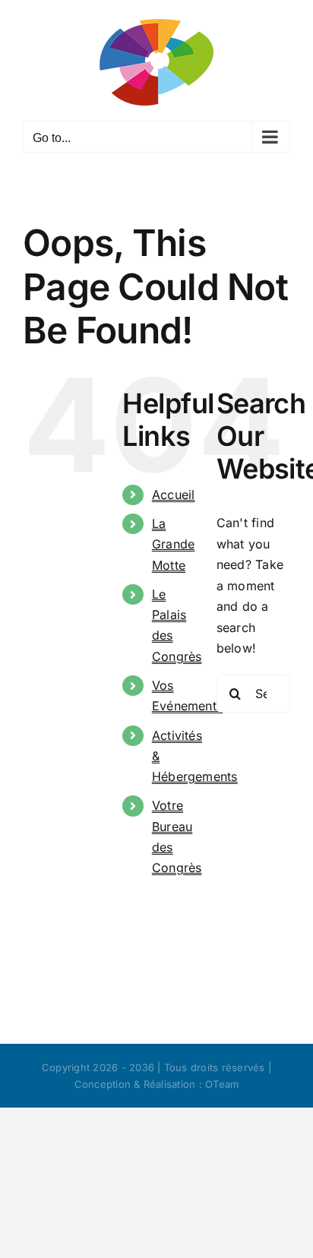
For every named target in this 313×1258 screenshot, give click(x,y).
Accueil (173, 494)
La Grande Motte (173, 544)
